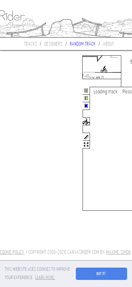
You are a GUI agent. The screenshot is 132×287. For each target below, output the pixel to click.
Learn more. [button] (45, 277)
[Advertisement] (25, 149)
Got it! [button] (101, 273)
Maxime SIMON (118, 252)
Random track (83, 44)
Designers (54, 44)
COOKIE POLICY (12, 252)
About (108, 44)
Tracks (30, 44)
